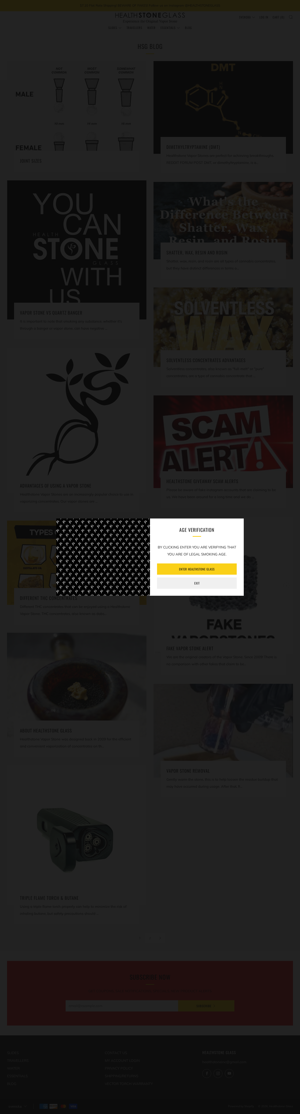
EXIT (197, 583)
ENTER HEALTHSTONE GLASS (197, 569)
